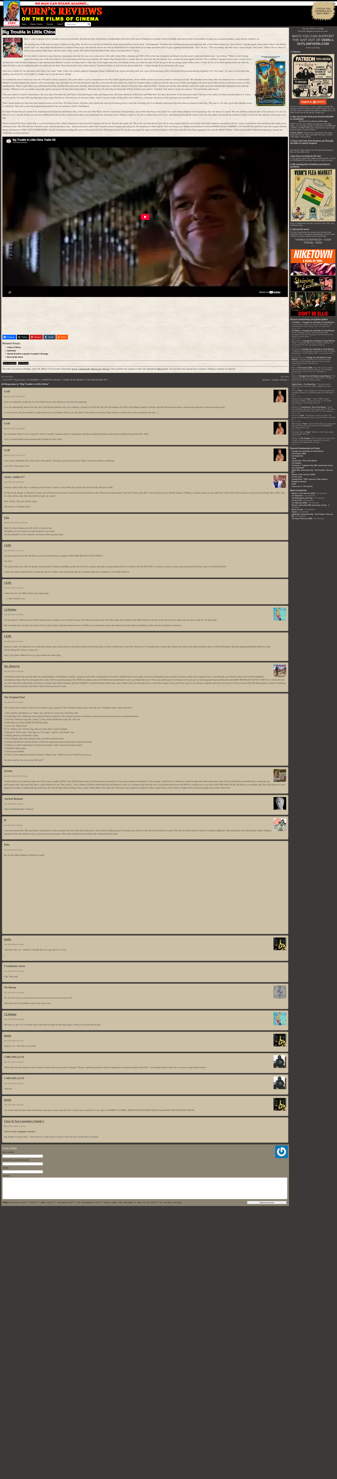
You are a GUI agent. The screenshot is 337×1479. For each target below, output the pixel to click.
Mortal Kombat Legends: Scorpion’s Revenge (27, 353)
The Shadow (305, 438)
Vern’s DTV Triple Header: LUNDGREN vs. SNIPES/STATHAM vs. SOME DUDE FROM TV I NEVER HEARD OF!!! (55, 379)
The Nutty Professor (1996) (302, 519)
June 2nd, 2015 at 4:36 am (13, 671)
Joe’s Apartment (298, 468)
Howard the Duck (15, 357)
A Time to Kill (297, 477)
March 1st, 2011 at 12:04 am (14, 396)
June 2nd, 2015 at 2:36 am (13, 588)
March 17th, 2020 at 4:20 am (14, 1126)
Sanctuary (11, 350)
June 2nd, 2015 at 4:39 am (13, 702)
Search (60, 24)
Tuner (300, 391)
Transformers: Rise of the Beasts (313, 407)
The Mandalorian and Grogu (302, 498)
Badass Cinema (36, 24)
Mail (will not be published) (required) (15, 1160)
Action (74, 368)
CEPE (7, 545)
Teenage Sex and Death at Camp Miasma (318, 322)
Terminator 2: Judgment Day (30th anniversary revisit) (312, 465)
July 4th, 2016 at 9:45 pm (13, 850)
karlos (7, 939)
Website (5, 1168)
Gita (6, 517)
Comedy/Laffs (84, 368)
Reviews (50, 24)
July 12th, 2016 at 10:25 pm (14, 1019)
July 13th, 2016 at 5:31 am (13, 1040)
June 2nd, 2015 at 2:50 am (13, 614)
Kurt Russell (23, 363)
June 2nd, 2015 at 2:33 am (13, 550)
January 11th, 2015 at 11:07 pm (15, 522)
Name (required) (8, 1152)
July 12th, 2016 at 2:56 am (13, 944)
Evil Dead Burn (310, 384)
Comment (5, 1176)
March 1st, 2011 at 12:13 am (14, 455)
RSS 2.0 (160, 368)
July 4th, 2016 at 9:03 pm (13, 825)
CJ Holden (10, 609)
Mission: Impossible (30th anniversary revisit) (309, 505)
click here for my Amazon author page (312, 121)
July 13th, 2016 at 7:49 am (13, 1062)
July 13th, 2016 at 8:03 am (13, 1104)
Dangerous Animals (299, 482)
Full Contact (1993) (305, 368)
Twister (294, 512)
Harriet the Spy (297, 509)
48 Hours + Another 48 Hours (274, 379)
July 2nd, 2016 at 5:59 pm (13, 804)
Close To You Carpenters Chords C (24, 1121)
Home (24, 24)
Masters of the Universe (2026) (303, 474)
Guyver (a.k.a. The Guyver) (302, 486)
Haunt (294, 484)
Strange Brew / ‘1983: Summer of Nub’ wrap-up (309, 479)
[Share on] (72, 337)
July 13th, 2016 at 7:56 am (13, 1083)
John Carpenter (9, 363)
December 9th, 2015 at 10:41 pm (15, 776)
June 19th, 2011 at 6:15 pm (14, 482)
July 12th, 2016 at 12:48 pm (14, 992)
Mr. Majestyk (11, 666)
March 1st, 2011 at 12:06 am (14, 428)
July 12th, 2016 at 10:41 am (14, 971)
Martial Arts (96, 368)
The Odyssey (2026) (299, 503)
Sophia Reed (296, 384)
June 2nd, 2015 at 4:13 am (13, 641)
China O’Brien (14, 347)
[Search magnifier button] (88, 24)
